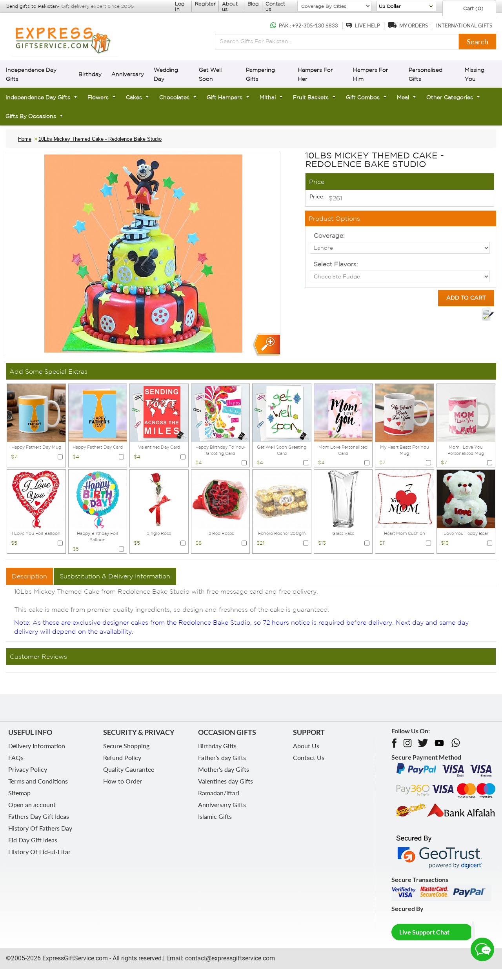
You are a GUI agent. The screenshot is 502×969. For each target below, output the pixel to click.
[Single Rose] (159, 498)
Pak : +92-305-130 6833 (308, 25)
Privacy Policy (27, 769)
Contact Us (308, 757)
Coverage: (329, 235)
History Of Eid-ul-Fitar (39, 851)
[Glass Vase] (343, 498)
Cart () (473, 8)
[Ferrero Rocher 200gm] (282, 498)
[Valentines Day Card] (159, 412)
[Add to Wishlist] (487, 314)
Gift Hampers (224, 97)
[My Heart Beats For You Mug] (404, 412)
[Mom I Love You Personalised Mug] (466, 412)
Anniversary (127, 74)
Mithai (268, 97)
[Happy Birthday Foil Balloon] (98, 498)
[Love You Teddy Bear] (466, 498)
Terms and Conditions (38, 781)
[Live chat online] (482, 949)
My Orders (413, 25)
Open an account (32, 804)
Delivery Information (36, 745)
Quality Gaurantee (128, 769)
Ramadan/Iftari (218, 792)
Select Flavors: (336, 263)
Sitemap (19, 792)
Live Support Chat (424, 932)
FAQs (16, 757)
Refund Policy (122, 757)
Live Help (367, 25)
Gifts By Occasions (30, 116)
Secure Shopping (126, 745)
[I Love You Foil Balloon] (36, 498)
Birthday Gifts (217, 745)
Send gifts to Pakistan (32, 6)
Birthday (90, 74)
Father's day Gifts (222, 757)
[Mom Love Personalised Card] (343, 412)
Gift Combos (363, 97)
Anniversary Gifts (222, 804)
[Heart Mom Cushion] (404, 498)
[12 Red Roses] (220, 498)
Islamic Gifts (215, 816)
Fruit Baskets (311, 97)
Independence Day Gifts (37, 97)
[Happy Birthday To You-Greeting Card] (220, 412)
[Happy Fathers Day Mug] (36, 412)
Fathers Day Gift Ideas (38, 816)
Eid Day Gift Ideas (32, 840)
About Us (306, 745)
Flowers (98, 97)
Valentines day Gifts (225, 781)
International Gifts (464, 25)
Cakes (134, 97)
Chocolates (174, 97)
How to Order (122, 781)
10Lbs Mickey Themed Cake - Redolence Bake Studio (100, 139)
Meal (403, 97)
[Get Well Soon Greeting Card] (282, 412)
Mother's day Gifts (223, 769)
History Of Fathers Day (40, 828)
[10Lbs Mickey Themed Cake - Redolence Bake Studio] (266, 344)
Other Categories (449, 97)
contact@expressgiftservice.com (229, 958)
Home (24, 139)
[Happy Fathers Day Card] (98, 412)
